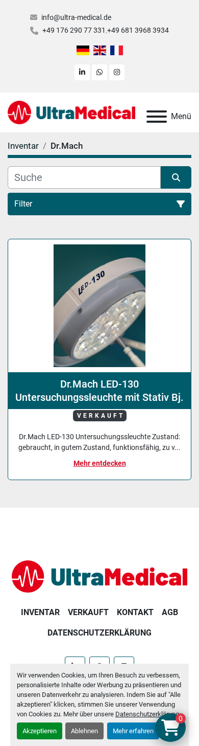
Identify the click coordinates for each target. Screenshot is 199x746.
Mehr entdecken (99, 463)
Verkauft (88, 612)
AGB (170, 612)
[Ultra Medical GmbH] (99, 576)
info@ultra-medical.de (76, 17)
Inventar (40, 612)
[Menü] (156, 116)
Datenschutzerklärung (147, 714)
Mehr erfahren (133, 731)
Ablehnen (84, 731)
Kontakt (135, 612)
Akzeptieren (39, 731)
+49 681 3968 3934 (138, 30)
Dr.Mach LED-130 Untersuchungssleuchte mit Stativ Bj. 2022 (99, 391)
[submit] (176, 177)
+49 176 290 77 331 (74, 30)
